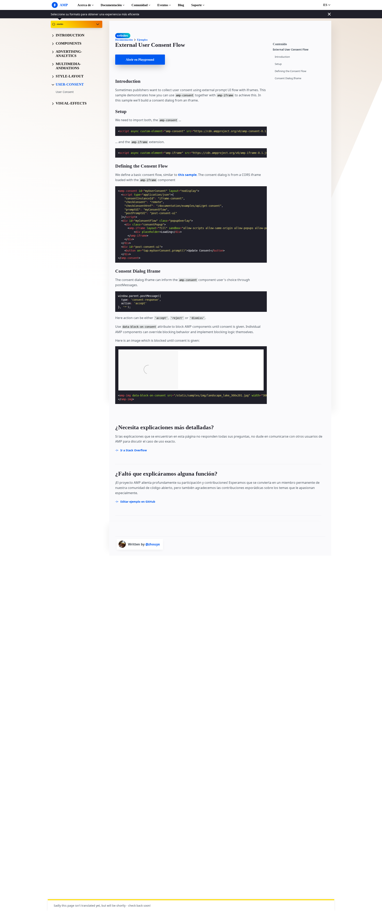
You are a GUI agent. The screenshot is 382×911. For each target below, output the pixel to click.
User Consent (65, 92)
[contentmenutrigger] (300, 43)
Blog (181, 5)
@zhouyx (152, 544)
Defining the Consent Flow (290, 71)
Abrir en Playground (140, 59)
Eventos (162, 5)
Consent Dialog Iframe (288, 78)
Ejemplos (142, 39)
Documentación (111, 5)
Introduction (282, 57)
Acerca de (84, 5)
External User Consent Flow (290, 49)
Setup (278, 64)
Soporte (196, 5)
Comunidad (140, 5)
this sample (187, 175)
